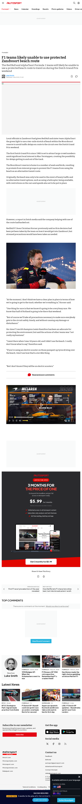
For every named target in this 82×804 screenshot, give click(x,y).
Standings (36, 9)
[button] (41, 405)
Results (46, 9)
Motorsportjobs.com (10, 761)
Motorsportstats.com (10, 768)
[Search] (74, 3)
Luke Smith (10, 75)
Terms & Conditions (29, 787)
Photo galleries (58, 9)
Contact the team (51, 770)
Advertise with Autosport (53, 766)
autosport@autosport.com (54, 763)
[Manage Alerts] (44, 576)
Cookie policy (42, 787)
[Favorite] (72, 76)
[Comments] (77, 76)
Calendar (25, 9)
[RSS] (65, 744)
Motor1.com (7, 757)
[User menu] (78, 3)
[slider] (41, 417)
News (16, 9)
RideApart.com (8, 771)
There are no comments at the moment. (41, 606)
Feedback (48, 756)
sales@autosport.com (53, 773)
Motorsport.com (8, 764)
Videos (69, 9)
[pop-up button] (69, 420)
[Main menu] (3, 3)
